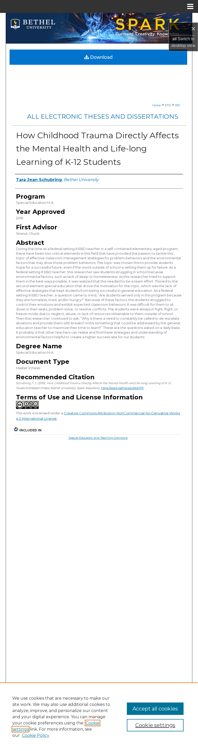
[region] (99, 716)
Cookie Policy (35, 735)
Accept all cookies (155, 709)
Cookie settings (155, 725)
